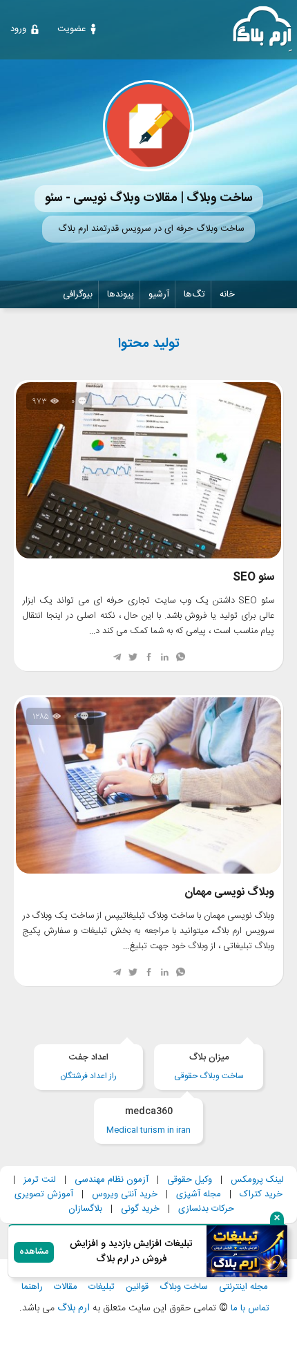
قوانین (137, 1287)
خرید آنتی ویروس (124, 1194)
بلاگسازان (85, 1208)
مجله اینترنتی (243, 1287)
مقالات (65, 1287)
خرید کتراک (261, 1194)
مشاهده (33, 1252)
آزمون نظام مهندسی (111, 1179)
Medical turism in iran (148, 1120)
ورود (18, 29)
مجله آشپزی (198, 1194)
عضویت (71, 29)
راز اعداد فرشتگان (88, 1067)
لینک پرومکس (257, 1179)
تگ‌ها (194, 294)
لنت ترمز (39, 1179)
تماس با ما (250, 1308)
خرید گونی (140, 1208)
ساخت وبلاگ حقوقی (209, 1067)
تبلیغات (101, 1287)
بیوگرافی (78, 294)
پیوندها (120, 294)
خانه (227, 294)
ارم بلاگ (72, 1308)
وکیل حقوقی (189, 1179)
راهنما (32, 1287)
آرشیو (158, 294)
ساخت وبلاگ (184, 1287)
